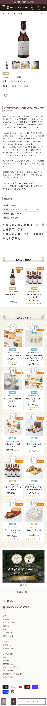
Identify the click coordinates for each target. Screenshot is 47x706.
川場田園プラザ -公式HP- (12, 674)
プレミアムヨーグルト (12, 354)
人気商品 (6, 619)
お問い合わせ (8, 636)
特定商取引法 (8, 664)
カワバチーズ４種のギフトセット (12, 398)
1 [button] (21, 585)
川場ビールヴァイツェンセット (34, 294)
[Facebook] (8, 601)
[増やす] (13, 701)
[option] (7, 65)
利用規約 (6, 660)
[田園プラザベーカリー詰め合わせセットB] (34, 470)
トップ (5, 612)
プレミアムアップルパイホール (12, 530)
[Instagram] (11, 601)
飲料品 (19, 77)
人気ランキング (23, 317)
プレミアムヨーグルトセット (34, 444)
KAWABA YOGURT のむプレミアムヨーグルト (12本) (34, 357)
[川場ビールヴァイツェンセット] (34, 277)
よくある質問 (8, 632)
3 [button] (26, 585)
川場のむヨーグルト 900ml (13, 444)
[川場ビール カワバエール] (13, 277)
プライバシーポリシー (11, 667)
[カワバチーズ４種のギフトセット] (13, 381)
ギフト (5, 616)
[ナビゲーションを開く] (4, 6)
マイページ (7, 641)
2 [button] (23, 585)
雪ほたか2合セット (34, 528)
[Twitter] (4, 601)
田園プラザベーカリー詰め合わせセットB (34, 487)
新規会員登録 (8, 648)
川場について (8, 629)
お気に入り (7, 645)
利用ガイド (7, 657)
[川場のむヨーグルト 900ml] (13, 427)
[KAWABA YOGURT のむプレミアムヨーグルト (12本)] (34, 338)
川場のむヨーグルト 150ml (34, 398)
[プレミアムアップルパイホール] (13, 513)
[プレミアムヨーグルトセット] (34, 427)
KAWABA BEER (8, 77)
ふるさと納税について (11, 677)
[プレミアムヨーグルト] (13, 338)
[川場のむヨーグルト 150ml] (34, 381)
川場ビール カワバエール (13, 294)
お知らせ (6, 626)
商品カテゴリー (9, 622)
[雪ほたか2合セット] (34, 513)
